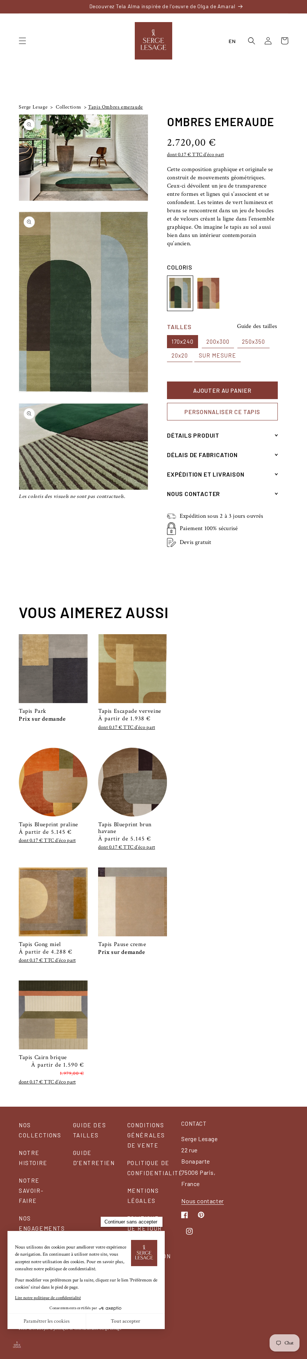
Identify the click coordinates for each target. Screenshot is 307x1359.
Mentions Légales (143, 1195)
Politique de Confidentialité (155, 1167)
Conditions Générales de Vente (146, 1135)
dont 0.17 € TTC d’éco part (195, 154)
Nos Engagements (42, 1223)
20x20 (179, 355)
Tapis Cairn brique (43, 1057)
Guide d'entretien (94, 1157)
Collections (68, 107)
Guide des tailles (257, 326)
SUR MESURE (217, 355)
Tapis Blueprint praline (48, 824)
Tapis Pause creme (122, 944)
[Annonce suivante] (286, 6)
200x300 (218, 341)
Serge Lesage (33, 107)
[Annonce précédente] (21, 6)
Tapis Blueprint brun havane (125, 828)
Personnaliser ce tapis (222, 411)
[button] (22, 41)
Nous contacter (202, 1200)
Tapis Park (32, 711)
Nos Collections (40, 1130)
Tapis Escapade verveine (129, 711)
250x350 (253, 341)
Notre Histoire (33, 1157)
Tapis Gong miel (40, 944)
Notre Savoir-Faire (31, 1190)
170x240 (182, 341)
